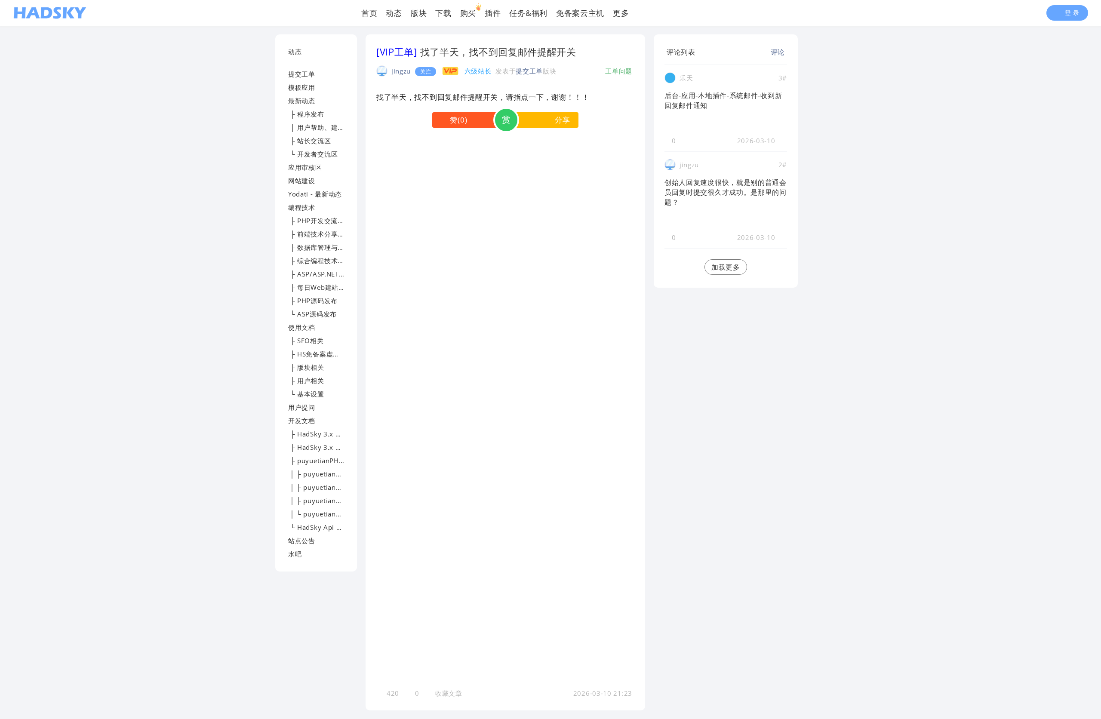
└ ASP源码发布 (312, 314)
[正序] (702, 52)
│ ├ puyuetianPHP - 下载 (328, 474)
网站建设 (301, 180)
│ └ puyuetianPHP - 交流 (328, 514)
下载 (443, 13)
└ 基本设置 (306, 394)
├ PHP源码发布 (313, 300)
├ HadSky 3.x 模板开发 (325, 434)
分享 (562, 120)
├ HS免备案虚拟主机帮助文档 (334, 354)
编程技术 (301, 207)
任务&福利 (528, 13)
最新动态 (301, 100)
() (458, 120)
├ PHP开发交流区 (316, 220)
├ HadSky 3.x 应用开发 (325, 447)
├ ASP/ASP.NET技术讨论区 (330, 274)
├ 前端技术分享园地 (319, 234)
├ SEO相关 (306, 340)
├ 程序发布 (306, 114)
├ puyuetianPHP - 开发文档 (332, 460)
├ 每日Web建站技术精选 (327, 287)
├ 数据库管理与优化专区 (326, 247)
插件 (493, 13)
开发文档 (301, 420)
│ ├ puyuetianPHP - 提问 (328, 500)
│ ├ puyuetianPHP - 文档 (328, 487)
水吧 (294, 554)
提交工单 (301, 74)
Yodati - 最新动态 (315, 194)
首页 (369, 13)
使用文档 (301, 327)
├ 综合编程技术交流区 (323, 260)
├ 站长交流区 (309, 140)
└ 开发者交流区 (313, 154)
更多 (621, 13)
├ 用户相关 (306, 380)
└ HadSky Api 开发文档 (325, 527)
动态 (394, 13)
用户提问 (301, 407)
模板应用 (301, 87)
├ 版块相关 (306, 367)
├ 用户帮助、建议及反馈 (326, 127)
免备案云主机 (580, 13)
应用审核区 (305, 167)
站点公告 (301, 540)
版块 (419, 13)
